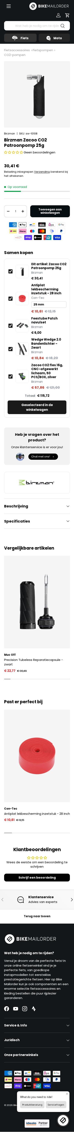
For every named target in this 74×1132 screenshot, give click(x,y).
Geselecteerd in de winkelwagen (37, 407)
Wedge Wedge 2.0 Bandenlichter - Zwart (46, 343)
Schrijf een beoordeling (37, 877)
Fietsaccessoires (17, 50)
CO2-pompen (14, 55)
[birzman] (37, 483)
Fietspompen (43, 50)
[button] (67, 15)
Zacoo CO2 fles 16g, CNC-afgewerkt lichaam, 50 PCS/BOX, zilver (47, 371)
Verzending (42, 172)
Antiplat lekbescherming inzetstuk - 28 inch (46, 289)
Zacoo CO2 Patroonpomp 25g (48, 266)
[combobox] (37, 25)
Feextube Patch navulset (44, 320)
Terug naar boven (37, 916)
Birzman (9, 133)
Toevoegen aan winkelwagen (50, 211)
